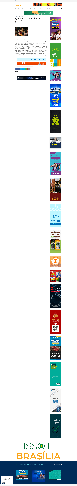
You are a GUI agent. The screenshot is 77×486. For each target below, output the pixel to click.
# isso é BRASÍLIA (21, 16)
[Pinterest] (27, 69)
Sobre (55, 484)
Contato (58, 484)
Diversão (23, 8)
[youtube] (58, 464)
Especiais (44, 8)
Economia (35, 8)
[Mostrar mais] (30, 69)
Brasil (28, 8)
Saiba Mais (7, 482)
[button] (59, 8)
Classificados (56, 8)
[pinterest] (61, 464)
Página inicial (16, 16)
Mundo (31, 8)
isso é (22, 66)
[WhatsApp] (26, 69)
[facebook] (54, 464)
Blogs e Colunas (49, 8)
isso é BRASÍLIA (25, 66)
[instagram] (59, 0)
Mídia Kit (61, 484)
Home (16, 8)
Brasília (19, 8)
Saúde (40, 8)
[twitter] (60, 0)
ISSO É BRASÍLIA (21, 484)
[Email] (29, 69)
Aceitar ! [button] (3, 483)
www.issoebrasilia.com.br (30, 66)
